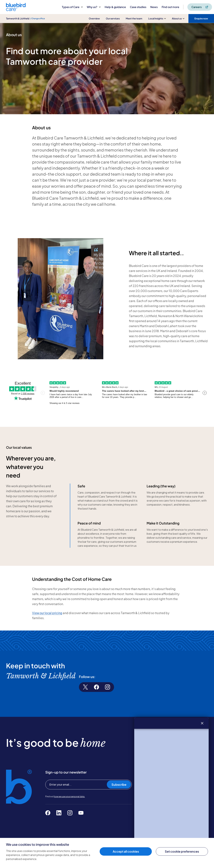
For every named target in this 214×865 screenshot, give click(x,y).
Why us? (92, 7)
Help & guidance (115, 7)
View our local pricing (47, 613)
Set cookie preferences (182, 851)
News (154, 7)
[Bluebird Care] (16, 10)
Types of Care (70, 7)
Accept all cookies (126, 851)
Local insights (155, 18)
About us (177, 18)
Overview (94, 18)
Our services (113, 18)
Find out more (170, 7)
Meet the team (134, 18)
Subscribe (119, 784)
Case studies (138, 7)
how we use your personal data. (69, 796)
